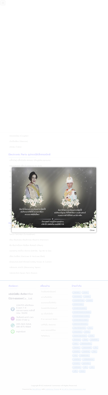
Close (92, 230)
